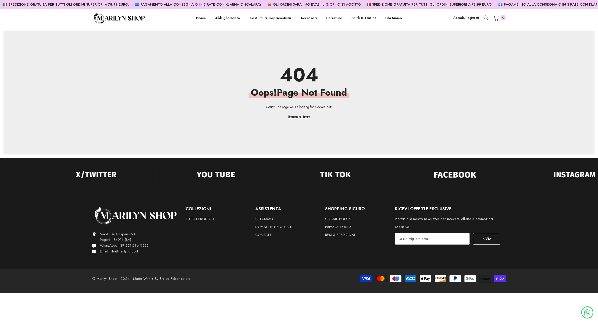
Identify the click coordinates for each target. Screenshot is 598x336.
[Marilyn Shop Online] (79, 175)
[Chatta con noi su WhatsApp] (587, 312)
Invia (486, 238)
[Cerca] (486, 17)
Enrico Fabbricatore (175, 278)
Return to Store (299, 117)
